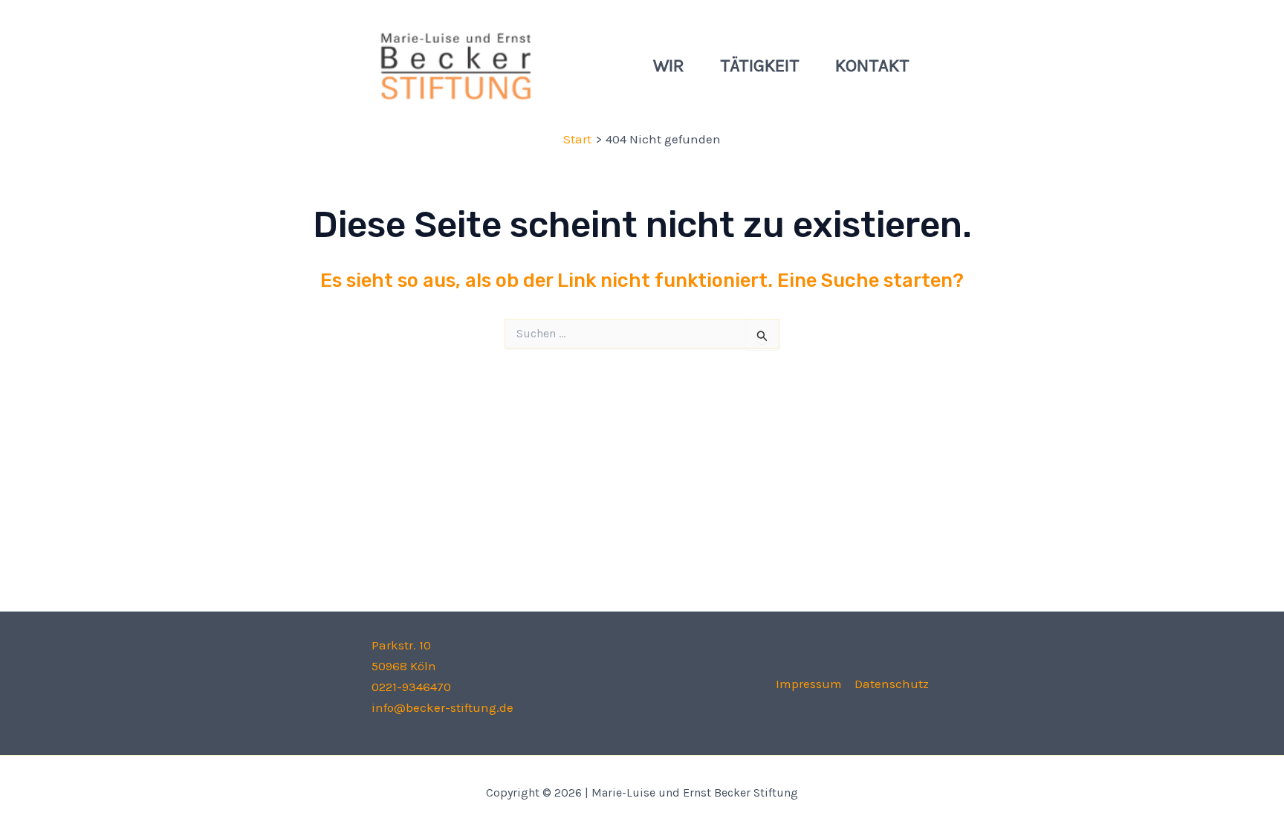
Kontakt (872, 65)
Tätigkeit (760, 65)
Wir (668, 65)
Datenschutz (892, 683)
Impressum (809, 683)
